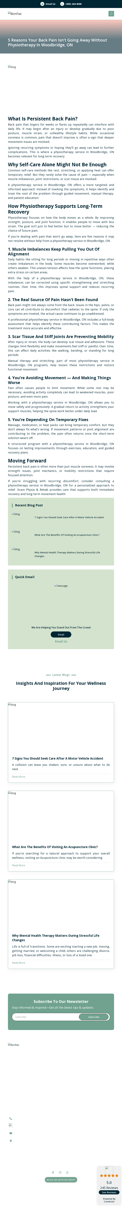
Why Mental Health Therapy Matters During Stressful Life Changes (55, 938)
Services (88, 1131)
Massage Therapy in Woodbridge (96, 1060)
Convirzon (109, 1201)
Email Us (50, 3)
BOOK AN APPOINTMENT (61, 1179)
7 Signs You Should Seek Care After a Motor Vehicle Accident (57, 758)
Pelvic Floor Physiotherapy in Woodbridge (94, 1085)
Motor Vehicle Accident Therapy (97, 1075)
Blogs (87, 1124)
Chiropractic (91, 1069)
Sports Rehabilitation (96, 1092)
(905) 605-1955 (24, 1124)
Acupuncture (91, 1066)
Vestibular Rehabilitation (98, 1096)
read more (18, 776)
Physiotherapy (92, 1054)
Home (87, 1116)
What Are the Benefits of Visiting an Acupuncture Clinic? (55, 847)
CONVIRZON (70, 1200)
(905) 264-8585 (73, 3)
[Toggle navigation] (111, 13)
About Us (89, 1120)
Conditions (90, 1128)
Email (61, 634)
